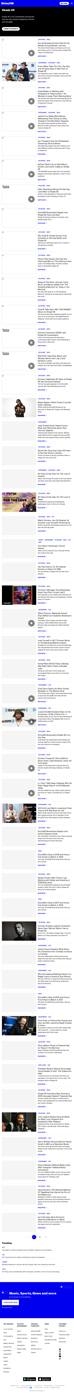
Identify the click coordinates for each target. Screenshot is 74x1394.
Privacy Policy (38, 1385)
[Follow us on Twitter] (60, 1354)
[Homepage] (7, 3)
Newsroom (34, 1338)
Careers (33, 1352)
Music (48, 39)
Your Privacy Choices (23, 1387)
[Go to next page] (46, 1237)
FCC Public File (38, 1387)
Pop (53, 516)
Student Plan (7, 1347)
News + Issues (42, 1065)
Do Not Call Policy (59, 1385)
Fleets (5, 1365)
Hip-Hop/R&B (41, 39)
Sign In (19, 1331)
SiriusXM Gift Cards (50, 1340)
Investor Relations (36, 1335)
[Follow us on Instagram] (60, 1352)
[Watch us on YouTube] (60, 1356)
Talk (49, 609)
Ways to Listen (49, 1333)
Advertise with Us (36, 1349)
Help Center (62, 1342)
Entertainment (42, 62)
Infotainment (7, 1354)
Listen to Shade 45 (10, 29)
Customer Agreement (27, 1385)
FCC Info (46, 1387)
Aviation (5, 1361)
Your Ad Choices (48, 1385)
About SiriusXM (35, 1331)
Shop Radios (7, 1350)
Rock (39, 542)
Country (40, 540)
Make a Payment (22, 1338)
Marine (5, 1357)
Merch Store (48, 1336)
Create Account (22, 1335)
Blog (46, 1329)
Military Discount (8, 1343)
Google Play (29, 1379)
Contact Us (62, 1331)
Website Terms (15, 1385)
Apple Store (44, 1379)
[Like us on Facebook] (60, 1349)
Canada (47, 1343)
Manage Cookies (55, 1387)
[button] (72, 3)
